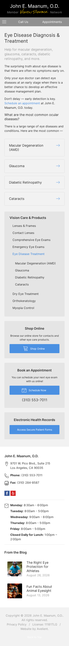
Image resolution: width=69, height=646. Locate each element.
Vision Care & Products (28, 218)
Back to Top (34, 637)
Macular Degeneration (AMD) (35, 263)
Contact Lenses (23, 233)
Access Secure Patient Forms (34, 429)
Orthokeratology (24, 301)
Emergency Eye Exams (28, 247)
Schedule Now (37, 390)
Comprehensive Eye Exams (31, 240)
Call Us (23, 22)
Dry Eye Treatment (26, 294)
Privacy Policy (16, 624)
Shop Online (37, 348)
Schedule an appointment (22, 103)
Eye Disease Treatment (29, 254)
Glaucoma (22, 270)
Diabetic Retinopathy (29, 277)
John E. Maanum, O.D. (48, 615)
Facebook (7, 493)
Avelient (42, 629)
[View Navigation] (5, 21)
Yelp (13, 493)
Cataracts (22, 284)
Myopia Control (23, 308)
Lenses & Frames (24, 226)
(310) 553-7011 (26, 475)
